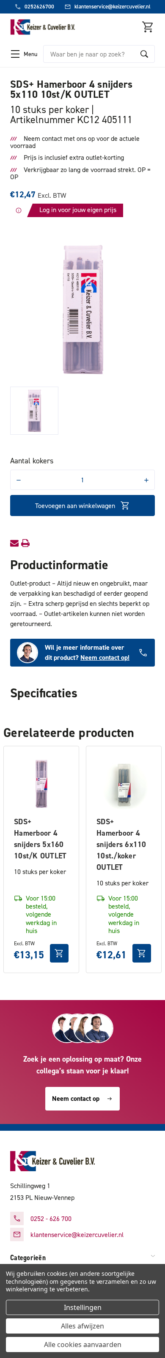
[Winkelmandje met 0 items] (148, 27)
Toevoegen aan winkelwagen (75, 505)
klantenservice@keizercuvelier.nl (77, 1234)
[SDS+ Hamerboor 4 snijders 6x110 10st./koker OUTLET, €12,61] (124, 783)
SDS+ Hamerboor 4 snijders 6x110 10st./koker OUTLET (121, 844)
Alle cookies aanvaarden (82, 1344)
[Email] (14, 543)
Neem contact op (75, 1098)
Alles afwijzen (82, 1326)
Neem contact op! (104, 657)
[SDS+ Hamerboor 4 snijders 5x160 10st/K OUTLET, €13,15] (41, 783)
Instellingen (83, 1307)
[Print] (25, 543)
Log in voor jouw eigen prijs (77, 209)
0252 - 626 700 (51, 1218)
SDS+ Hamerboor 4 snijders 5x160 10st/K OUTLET (40, 839)
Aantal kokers (31, 460)
